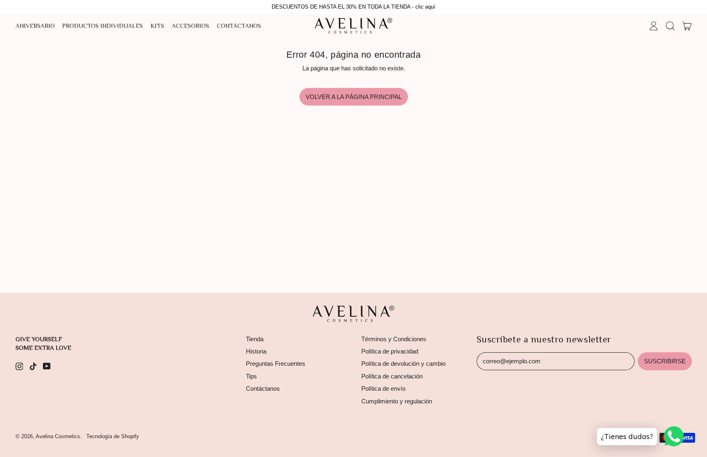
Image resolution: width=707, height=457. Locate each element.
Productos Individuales (102, 25)
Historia (256, 351)
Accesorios (190, 25)
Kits (157, 25)
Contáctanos (239, 25)
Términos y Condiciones (393, 338)
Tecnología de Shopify (112, 436)
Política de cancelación (392, 376)
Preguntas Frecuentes (275, 363)
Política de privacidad (389, 351)
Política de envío (383, 388)
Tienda (254, 338)
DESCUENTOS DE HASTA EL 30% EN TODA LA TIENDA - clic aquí (353, 7)
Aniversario (35, 25)
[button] (670, 26)
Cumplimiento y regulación (396, 401)
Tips (251, 376)
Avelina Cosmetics (58, 436)
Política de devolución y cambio (403, 363)
